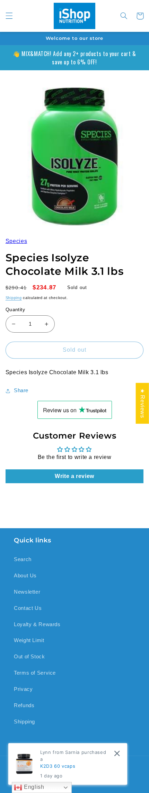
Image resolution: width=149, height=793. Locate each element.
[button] (9, 16)
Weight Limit (29, 640)
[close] (117, 753)
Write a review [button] (74, 476)
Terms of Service (35, 673)
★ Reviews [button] (143, 403)
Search (23, 559)
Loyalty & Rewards (37, 624)
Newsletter (27, 592)
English (33, 787)
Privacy (23, 689)
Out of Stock (29, 656)
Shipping (14, 298)
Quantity (15, 309)
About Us (25, 575)
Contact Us (28, 608)
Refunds (24, 705)
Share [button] (21, 390)
